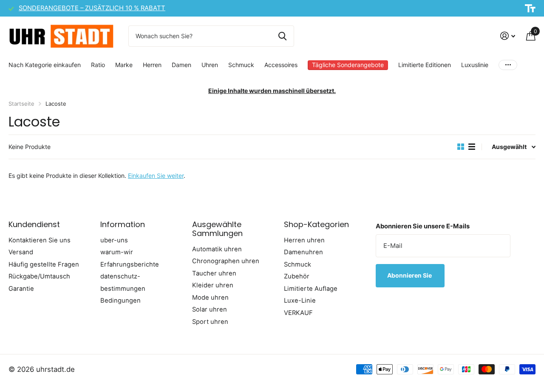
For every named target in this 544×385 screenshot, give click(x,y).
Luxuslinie (474, 64)
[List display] (471, 146)
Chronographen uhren (225, 261)
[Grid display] (460, 146)
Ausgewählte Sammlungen (217, 229)
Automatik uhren (217, 249)
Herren (152, 64)
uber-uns (114, 240)
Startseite (21, 103)
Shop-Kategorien (316, 224)
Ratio (98, 64)
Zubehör (296, 276)
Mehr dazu (508, 65)
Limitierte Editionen (424, 64)
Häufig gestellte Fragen (43, 264)
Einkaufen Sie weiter (156, 175)
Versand (20, 252)
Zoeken (282, 36)
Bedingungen (120, 300)
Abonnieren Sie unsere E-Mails (423, 226)
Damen (181, 64)
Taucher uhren (214, 273)
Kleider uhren (212, 285)
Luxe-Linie (300, 300)
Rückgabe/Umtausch (39, 276)
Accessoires (281, 64)
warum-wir (116, 252)
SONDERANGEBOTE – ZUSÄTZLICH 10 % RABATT (92, 8)
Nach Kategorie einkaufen (44, 64)
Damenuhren (303, 252)
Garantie (21, 288)
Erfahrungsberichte (129, 264)
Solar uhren (209, 309)
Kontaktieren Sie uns (39, 240)
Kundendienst (34, 224)
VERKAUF (298, 313)
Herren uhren (304, 240)
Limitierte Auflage (310, 288)
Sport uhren (210, 322)
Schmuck (241, 64)
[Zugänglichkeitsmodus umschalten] (530, 8)
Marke (124, 64)
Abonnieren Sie (410, 275)
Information (122, 224)
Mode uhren (210, 297)
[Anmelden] (508, 35)
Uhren (209, 64)
